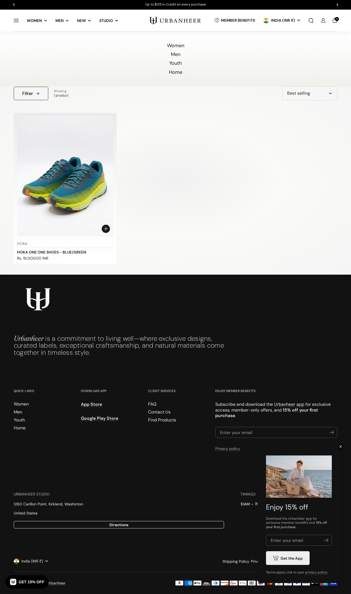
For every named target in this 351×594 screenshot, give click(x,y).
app (309, 518)
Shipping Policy (235, 561)
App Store (91, 404)
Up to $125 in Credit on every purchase (175, 5)
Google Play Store (99, 418)
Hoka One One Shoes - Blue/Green (51, 252)
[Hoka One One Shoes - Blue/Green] (65, 176)
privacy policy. (316, 572)
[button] (310, 20)
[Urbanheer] (175, 20)
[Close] (340, 446)
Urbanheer (56, 583)
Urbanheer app (289, 404)
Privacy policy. (227, 448)
